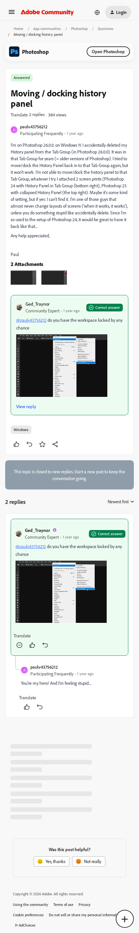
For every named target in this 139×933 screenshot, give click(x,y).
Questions (105, 28)
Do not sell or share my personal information (85, 914)
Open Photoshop (108, 51)
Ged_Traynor (38, 304)
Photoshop (79, 28)
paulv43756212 (34, 126)
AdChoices (27, 925)
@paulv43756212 (31, 320)
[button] (12, 14)
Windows (21, 429)
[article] (69, 587)
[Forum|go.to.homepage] (47, 12)
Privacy (85, 904)
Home (18, 28)
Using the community (30, 904)
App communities (47, 28)
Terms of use (63, 904)
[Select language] (97, 12)
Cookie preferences (28, 914)
